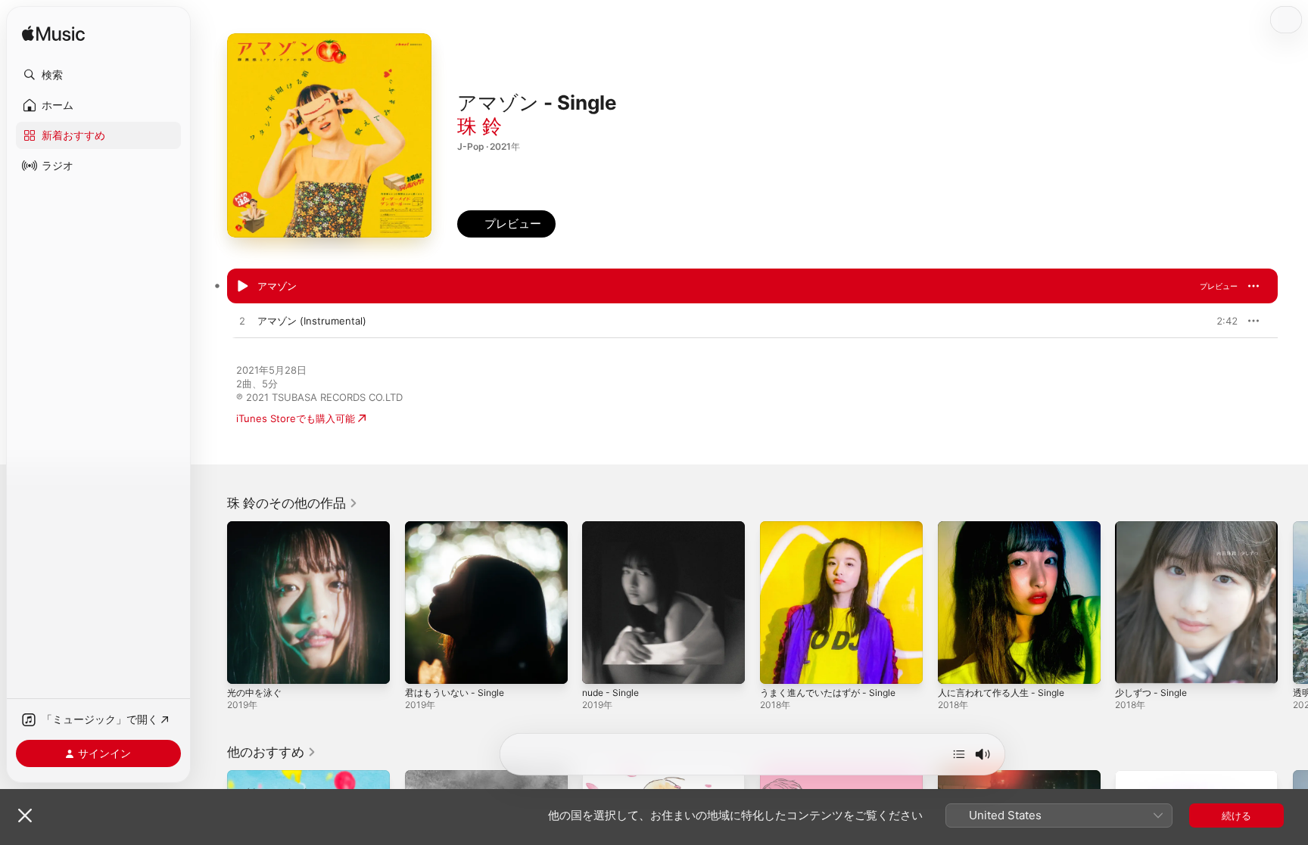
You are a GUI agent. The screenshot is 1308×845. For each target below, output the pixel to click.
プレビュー (1219, 285)
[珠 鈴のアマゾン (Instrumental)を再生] (242, 321)
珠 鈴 (479, 126)
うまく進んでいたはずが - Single (834, 527)
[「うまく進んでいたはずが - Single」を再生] (779, 665)
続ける (1236, 815)
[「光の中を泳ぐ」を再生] (246, 665)
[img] (53, 34)
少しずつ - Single (1154, 527)
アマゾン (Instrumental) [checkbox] (311, 321)
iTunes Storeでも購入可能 (295, 418)
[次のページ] (1292, 602)
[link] (292, 503)
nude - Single (614, 527)
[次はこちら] (959, 754)
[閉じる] (25, 815)
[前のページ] (212, 602)
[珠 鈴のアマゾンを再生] (242, 287)
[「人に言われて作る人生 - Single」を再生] (956, 665)
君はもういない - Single (459, 527)
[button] (98, 75)
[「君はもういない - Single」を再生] (424, 665)
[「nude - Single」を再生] (601, 665)
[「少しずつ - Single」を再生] (1134, 665)
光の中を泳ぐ (256, 527)
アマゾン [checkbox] (277, 286)
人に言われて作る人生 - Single (1007, 527)
